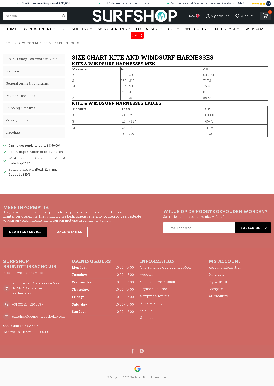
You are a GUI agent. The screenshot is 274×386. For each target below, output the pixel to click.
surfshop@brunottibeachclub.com (38, 316)
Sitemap (146, 317)
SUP (172, 28)
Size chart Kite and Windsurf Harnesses (49, 43)
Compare (216, 289)
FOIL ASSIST (147, 28)
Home (11, 28)
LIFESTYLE (225, 28)
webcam (12, 71)
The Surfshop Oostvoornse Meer (31, 59)
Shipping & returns (20, 108)
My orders (217, 274)
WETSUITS (195, 28)
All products (218, 296)
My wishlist (218, 281)
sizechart (13, 132)
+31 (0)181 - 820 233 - (27, 304)
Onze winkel (69, 232)
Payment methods (20, 96)
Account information (225, 267)
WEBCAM (254, 28)
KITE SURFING (75, 28)
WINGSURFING (112, 28)
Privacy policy (17, 120)
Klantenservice (25, 232)
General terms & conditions (27, 83)
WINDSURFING (38, 28)
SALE (137, 35)
